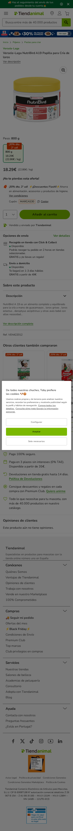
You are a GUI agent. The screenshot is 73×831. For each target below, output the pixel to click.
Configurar (36, 421)
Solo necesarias (36, 441)
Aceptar (36, 431)
